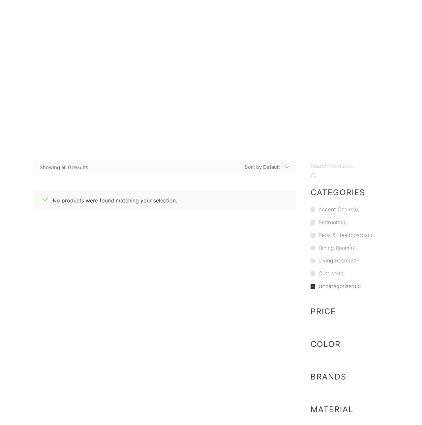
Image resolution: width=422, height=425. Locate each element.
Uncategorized (215, 92)
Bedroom (329, 222)
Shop (188, 92)
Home (171, 92)
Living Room (333, 260)
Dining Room (333, 248)
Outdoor (328, 273)
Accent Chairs (335, 209)
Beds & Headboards (343, 235)
